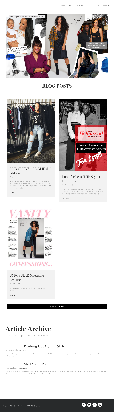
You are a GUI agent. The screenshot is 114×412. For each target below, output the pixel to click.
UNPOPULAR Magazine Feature (31, 238)
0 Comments (21, 350)
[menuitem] (65, 5)
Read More (13, 193)
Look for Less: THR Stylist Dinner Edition (83, 135)
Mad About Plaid (36, 364)
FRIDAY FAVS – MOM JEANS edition (31, 131)
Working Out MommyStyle (44, 346)
